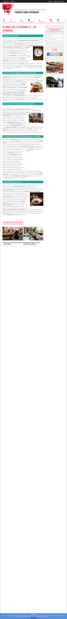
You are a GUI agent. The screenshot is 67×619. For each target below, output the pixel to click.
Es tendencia (31, 21)
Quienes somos (6, 1)
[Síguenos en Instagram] (60, 54)
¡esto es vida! (41, 21)
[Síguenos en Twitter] (52, 54)
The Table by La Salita (37, 176)
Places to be (12, 21)
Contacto (13, 1)
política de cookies (30, 616)
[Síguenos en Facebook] (48, 54)
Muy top (4, 21)
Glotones (59, 21)
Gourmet (22, 21)
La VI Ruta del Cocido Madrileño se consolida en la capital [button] (19, 73)
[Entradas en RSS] (56, 54)
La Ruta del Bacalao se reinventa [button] (12, 182)
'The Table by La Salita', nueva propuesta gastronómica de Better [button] (21, 136)
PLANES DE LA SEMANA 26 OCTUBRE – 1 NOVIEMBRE (12, 243)
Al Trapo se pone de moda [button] (10, 36)
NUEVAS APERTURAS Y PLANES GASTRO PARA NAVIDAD (31, 243)
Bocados (51, 21)
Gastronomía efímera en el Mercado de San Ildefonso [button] (18, 104)
